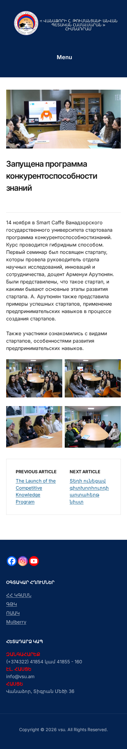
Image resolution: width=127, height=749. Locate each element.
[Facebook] (12, 561)
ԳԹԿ (11, 604)
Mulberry (16, 622)
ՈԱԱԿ (13, 613)
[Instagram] (23, 561)
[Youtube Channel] (34, 561)
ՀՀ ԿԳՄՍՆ (18, 595)
